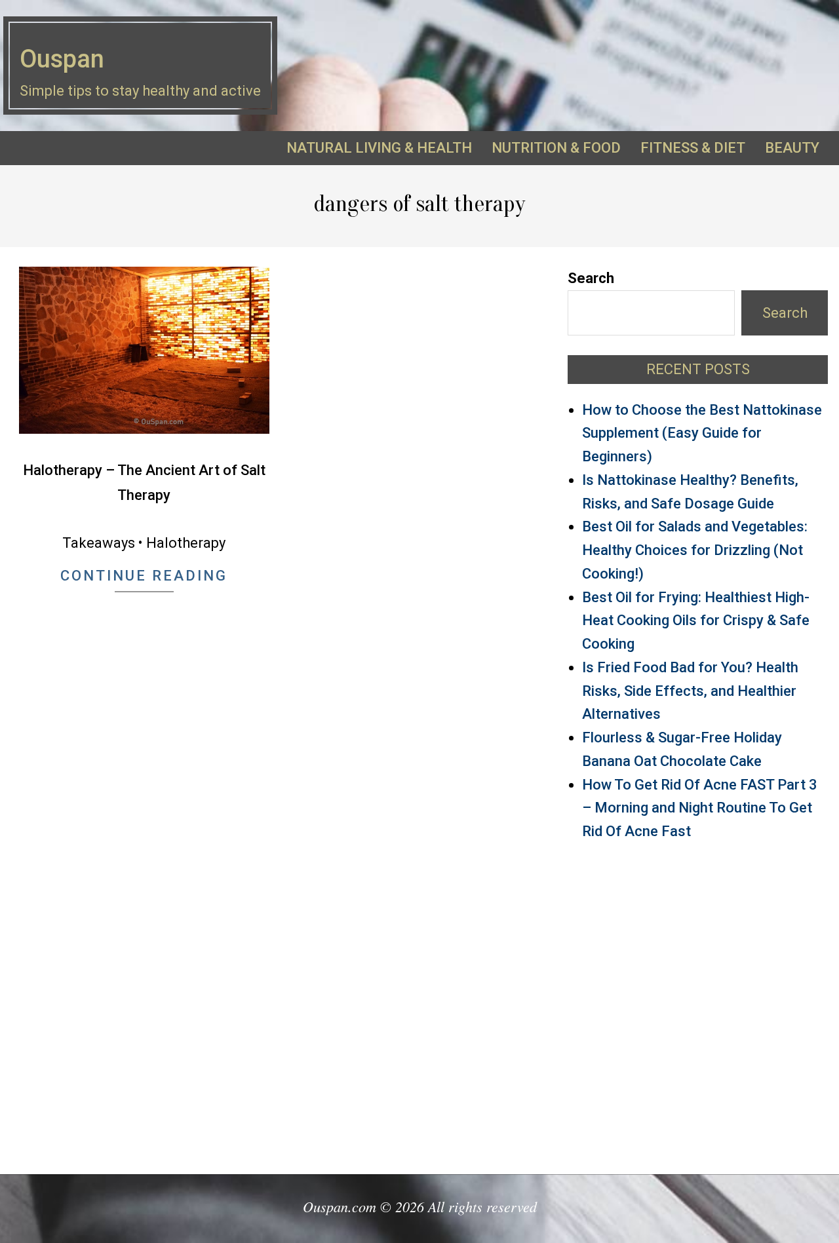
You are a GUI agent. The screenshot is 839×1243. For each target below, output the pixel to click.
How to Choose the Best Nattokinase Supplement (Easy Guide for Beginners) (702, 433)
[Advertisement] (698, 1001)
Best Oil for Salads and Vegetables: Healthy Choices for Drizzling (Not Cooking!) (695, 550)
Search (591, 278)
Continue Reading (143, 575)
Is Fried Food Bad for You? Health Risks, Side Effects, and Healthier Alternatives (690, 691)
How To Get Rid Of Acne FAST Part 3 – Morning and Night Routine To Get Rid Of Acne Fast (699, 808)
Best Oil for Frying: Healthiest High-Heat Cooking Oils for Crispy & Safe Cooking (696, 621)
